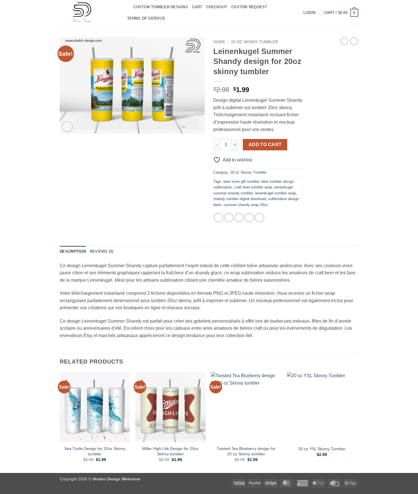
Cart (197, 7)
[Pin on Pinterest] (249, 217)
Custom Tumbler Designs (160, 7)
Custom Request (249, 7)
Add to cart (265, 144)
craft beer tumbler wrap (253, 187)
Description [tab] (73, 251)
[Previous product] (354, 41)
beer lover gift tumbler (241, 181)
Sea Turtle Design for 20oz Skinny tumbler (94, 451)
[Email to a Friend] (239, 217)
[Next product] (344, 41)
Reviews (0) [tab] (101, 251)
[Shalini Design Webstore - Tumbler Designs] (88, 13)
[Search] (127, 7)
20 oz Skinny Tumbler (254, 42)
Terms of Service (146, 18)
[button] (309, 12)
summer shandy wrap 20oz (246, 205)
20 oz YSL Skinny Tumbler (321, 449)
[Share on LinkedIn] (259, 217)
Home (219, 42)
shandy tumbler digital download (239, 199)
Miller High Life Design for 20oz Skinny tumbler (170, 451)
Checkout (216, 7)
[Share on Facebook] (218, 217)
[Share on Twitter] (228, 217)
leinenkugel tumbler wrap (275, 193)
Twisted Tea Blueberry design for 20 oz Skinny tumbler (246, 451)
